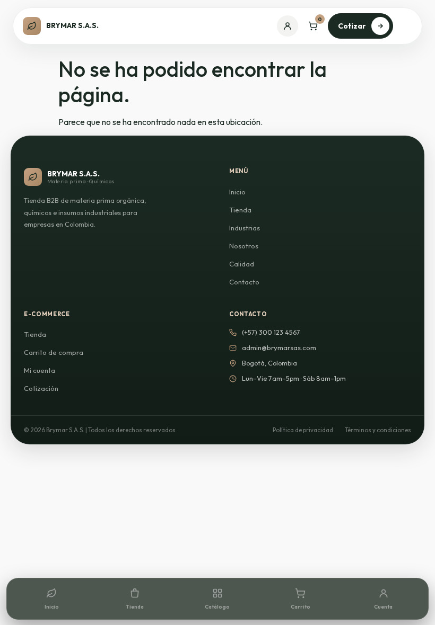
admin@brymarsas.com (279, 347)
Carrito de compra (53, 352)
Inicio (237, 192)
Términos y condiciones (378, 430)
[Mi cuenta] (287, 26)
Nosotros (243, 246)
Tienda (240, 210)
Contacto (244, 282)
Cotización (41, 388)
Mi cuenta (39, 370)
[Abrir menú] (406, 26)
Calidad (241, 264)
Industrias (244, 228)
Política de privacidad (303, 430)
